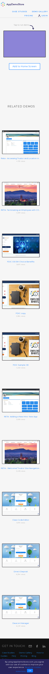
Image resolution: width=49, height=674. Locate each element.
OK (29, 671)
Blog (34, 656)
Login (44, 16)
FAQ (14, 656)
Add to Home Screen (25, 66)
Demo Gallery (40, 12)
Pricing (28, 16)
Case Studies (19, 12)
